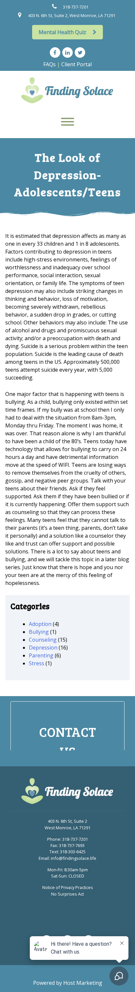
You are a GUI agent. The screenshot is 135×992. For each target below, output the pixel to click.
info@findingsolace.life (73, 858)
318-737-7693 (72, 845)
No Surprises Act (67, 894)
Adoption (40, 624)
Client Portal (76, 64)
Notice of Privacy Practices (67, 887)
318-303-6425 (73, 852)
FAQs (49, 64)
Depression (43, 647)
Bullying (39, 631)
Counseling (43, 639)
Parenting (41, 655)
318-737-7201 (75, 7)
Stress (36, 663)
